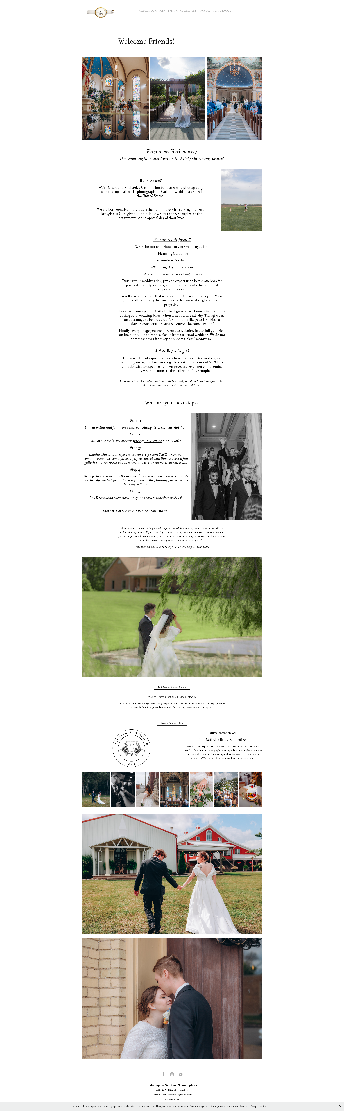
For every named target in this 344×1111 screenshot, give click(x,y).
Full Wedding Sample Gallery (172, 686)
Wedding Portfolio (152, 10)
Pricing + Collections (182, 10)
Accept (254, 1106)
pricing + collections (147, 441)
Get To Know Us (223, 10)
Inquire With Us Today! (172, 722)
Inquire (205, 10)
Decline (262, 1106)
